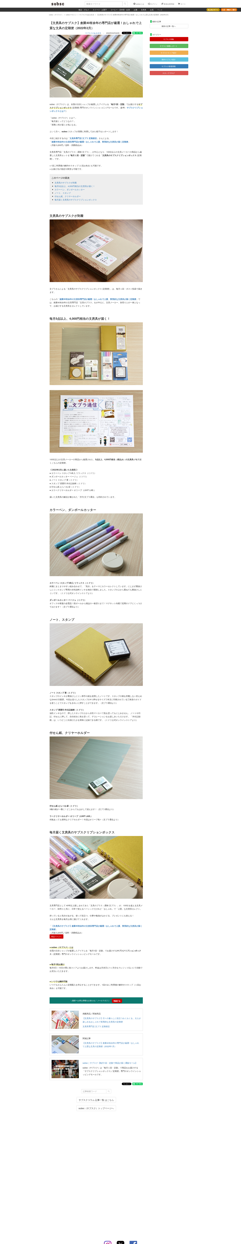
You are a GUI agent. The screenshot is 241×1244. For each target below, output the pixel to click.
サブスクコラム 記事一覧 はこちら (96, 1099)
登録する (116, 1001)
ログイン (153, 4)
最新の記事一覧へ (169, 26)
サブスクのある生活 (93, 33)
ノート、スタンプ (63, 192)
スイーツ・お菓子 (100, 9)
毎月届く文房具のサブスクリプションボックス (76, 199)
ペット (160, 9)
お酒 (135, 9)
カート (183, 4)
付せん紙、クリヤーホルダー (68, 196)
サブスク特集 (168, 39)
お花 (152, 9)
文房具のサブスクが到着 (66, 182)
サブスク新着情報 (169, 66)
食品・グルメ (83, 9)
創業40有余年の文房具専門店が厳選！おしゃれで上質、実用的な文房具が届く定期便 (90, 141)
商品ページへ (56, 936)
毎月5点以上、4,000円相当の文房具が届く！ (75, 186)
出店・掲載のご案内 (229, 10)
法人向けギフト (213, 10)
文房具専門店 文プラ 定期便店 (96, 1026)
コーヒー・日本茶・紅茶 (120, 9)
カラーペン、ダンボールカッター (70, 189)
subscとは (139, 4)
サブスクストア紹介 (168, 52)
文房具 (143, 9)
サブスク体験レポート (168, 46)
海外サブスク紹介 (169, 59)
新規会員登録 (168, 4)
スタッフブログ (168, 73)
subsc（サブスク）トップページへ (96, 1108)
